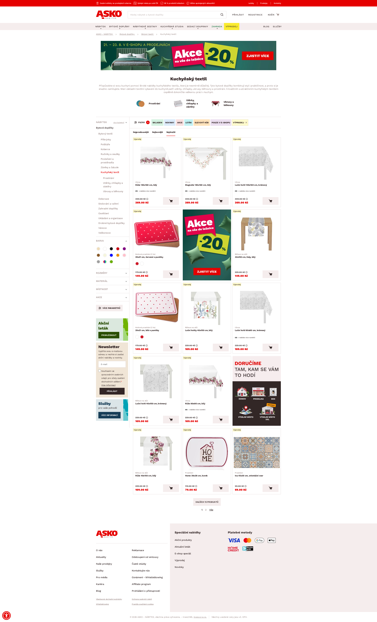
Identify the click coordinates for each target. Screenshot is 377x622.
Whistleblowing (102, 604)
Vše (211, 509)
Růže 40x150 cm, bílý (145, 474)
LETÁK (188, 122)
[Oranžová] (118, 255)
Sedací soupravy (197, 26)
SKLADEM (157, 122)
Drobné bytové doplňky (111, 223)
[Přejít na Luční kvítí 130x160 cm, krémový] (257, 162)
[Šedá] (98, 261)
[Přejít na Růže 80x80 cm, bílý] (207, 380)
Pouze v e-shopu (221, 122)
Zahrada (217, 26)
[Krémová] (105, 255)
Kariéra (100, 584)
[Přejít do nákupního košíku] (273, 14)
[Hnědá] (98, 255)
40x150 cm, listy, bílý (245, 255)
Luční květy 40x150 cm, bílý (199, 328)
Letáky (251, 3)
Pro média (101, 577)
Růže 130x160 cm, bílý (146, 183)
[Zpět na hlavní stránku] (109, 14)
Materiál (102, 281)
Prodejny (263, 3)
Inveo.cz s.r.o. (200, 617)
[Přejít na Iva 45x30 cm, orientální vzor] (257, 452)
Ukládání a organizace (110, 218)
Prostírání (108, 178)
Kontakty (277, 3)
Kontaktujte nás (140, 570)
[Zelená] (111, 261)
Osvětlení (103, 213)
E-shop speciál (183, 553)
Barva (100, 240)
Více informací (108, 385)
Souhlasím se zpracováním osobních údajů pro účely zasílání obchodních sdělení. (113, 376)
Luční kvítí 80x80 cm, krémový (250, 328)
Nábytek (101, 122)
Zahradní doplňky (108, 208)
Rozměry (101, 273)
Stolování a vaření (108, 203)
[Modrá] (111, 255)
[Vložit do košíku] (171, 201)
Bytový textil (105, 133)
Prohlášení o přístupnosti (146, 590)
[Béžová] (98, 249)
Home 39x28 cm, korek (196, 474)
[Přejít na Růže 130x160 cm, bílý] (157, 162)
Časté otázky (139, 563)
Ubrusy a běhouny (113, 191)
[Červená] (118, 249)
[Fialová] (124, 249)
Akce (99, 297)
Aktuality (101, 557)
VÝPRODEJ (238, 122)
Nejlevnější (157, 132)
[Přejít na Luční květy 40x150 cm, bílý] (207, 307)
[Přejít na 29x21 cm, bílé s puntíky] (157, 307)
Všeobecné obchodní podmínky (109, 599)
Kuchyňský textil (110, 172)
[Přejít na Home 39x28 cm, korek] (207, 452)
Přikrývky (106, 139)
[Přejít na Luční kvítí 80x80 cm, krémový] (257, 307)
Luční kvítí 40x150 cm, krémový (151, 402)
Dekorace (103, 198)
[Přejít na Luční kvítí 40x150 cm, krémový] (157, 380)
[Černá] (111, 249)
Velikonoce (104, 232)
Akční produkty (183, 540)
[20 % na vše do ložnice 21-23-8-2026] (188, 69)
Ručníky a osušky (110, 154)
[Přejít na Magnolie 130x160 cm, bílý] (207, 162)
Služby (277, 26)
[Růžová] (124, 255)
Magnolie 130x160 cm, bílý (198, 183)
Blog (266, 26)
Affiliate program (141, 584)
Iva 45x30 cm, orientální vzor (249, 474)
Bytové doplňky (104, 127)
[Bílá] (105, 249)
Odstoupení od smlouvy (145, 557)
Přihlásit (238, 15)
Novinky (169, 122)
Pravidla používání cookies (143, 604)
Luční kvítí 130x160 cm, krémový (251, 183)
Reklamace (138, 550)
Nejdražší (170, 132)
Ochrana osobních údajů (142, 599)
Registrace (255, 15)
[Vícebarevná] (105, 261)
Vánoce (102, 228)
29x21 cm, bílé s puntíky (147, 328)
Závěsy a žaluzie (110, 167)
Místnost (102, 289)
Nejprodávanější (141, 132)
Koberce (105, 149)
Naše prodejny (104, 563)
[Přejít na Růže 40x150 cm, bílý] (157, 452)
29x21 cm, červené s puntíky (149, 255)
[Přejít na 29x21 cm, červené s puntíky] (157, 234)
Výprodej (180, 560)
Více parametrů (111, 308)
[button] (6, 615)
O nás (99, 550)
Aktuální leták (182, 546)
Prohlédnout (108, 335)
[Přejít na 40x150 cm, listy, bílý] (257, 234)
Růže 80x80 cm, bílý (195, 402)
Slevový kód (202, 122)
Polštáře (105, 144)
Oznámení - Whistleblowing (147, 577)
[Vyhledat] (222, 14)
